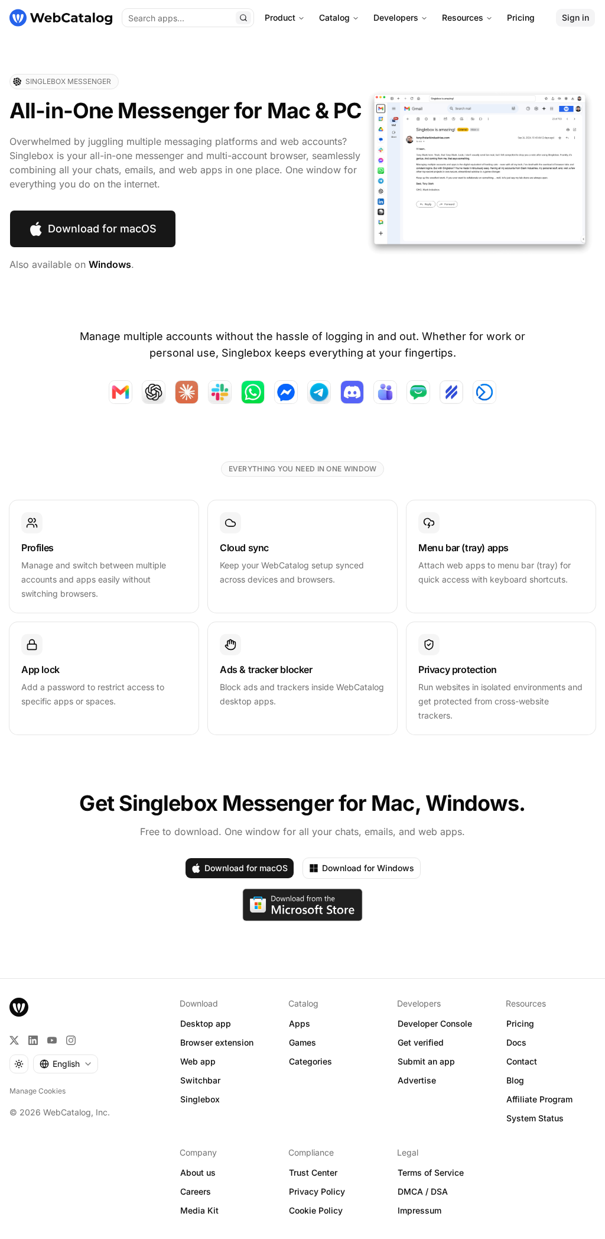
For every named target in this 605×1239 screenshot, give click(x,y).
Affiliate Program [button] (539, 1099)
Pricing (521, 17)
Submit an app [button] (426, 1061)
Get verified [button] (421, 1042)
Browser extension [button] (216, 1042)
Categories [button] (310, 1061)
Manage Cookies (37, 1090)
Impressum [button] (419, 1210)
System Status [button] (535, 1118)
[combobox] (65, 1063)
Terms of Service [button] (431, 1172)
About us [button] (198, 1172)
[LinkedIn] (33, 1040)
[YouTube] (52, 1040)
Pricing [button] (520, 1023)
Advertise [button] (417, 1080)
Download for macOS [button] (102, 228)
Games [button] (302, 1042)
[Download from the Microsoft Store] (302, 904)
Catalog (334, 17)
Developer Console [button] (435, 1023)
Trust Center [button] (313, 1172)
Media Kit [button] (199, 1210)
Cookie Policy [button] (316, 1210)
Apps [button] (299, 1023)
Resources (462, 17)
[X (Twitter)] (14, 1040)
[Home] (60, 17)
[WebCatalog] (18, 1007)
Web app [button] (198, 1061)
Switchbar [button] (200, 1080)
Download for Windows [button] (368, 868)
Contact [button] (521, 1061)
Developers (395, 17)
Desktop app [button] (205, 1023)
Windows (110, 264)
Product (280, 17)
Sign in (575, 17)
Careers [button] (195, 1191)
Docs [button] (516, 1042)
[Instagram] (71, 1040)
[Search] (243, 18)
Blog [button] (515, 1080)
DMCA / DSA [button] (423, 1191)
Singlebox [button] (200, 1099)
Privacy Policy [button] (317, 1191)
